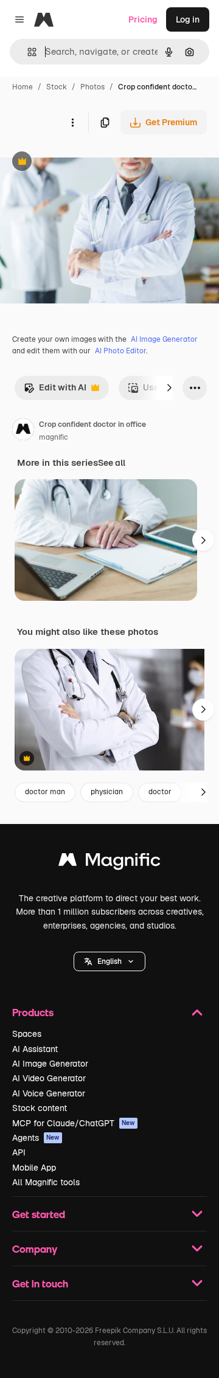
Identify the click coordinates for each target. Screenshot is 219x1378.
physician (107, 792)
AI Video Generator (49, 1078)
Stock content (39, 1108)
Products (33, 1012)
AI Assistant (35, 1049)
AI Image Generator (164, 339)
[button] (109, 961)
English (109, 961)
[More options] (72, 122)
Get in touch (40, 1283)
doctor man (45, 792)
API (19, 1152)
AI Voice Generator (48, 1093)
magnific (53, 437)
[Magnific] (109, 862)
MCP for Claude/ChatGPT (73, 1123)
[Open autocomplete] (27, 52)
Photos (92, 87)
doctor (160, 792)
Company (34, 1248)
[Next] (169, 388)
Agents (36, 1137)
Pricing (143, 19)
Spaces (26, 1033)
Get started (38, 1214)
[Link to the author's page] (23, 431)
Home (22, 87)
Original (78, 162)
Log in (188, 19)
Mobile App (34, 1167)
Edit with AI (55, 391)
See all (111, 462)
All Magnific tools (46, 1182)
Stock (56, 87)
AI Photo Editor (120, 351)
